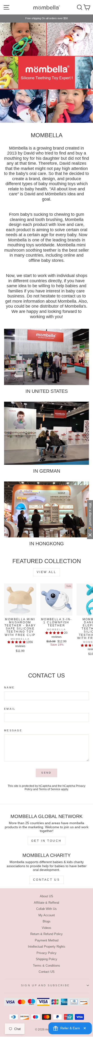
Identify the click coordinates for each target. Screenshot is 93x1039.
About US (46, 896)
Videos (46, 928)
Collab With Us (46, 909)
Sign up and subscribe (45, 985)
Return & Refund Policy (46, 934)
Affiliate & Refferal (46, 902)
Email (10, 708)
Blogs (47, 921)
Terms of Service (49, 789)
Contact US (47, 971)
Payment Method (46, 940)
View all (47, 572)
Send (46, 772)
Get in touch (46, 840)
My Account (46, 915)
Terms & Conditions (46, 965)
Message (13, 730)
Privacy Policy (46, 953)
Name (9, 687)
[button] (16, 642)
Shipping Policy (46, 959)
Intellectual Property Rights (46, 946)
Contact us (46, 879)
